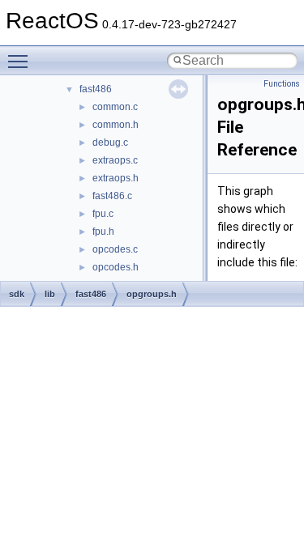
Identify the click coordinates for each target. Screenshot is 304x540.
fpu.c (102, 213)
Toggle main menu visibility (21, 60)
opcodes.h (115, 267)
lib (50, 294)
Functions (281, 84)
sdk (16, 294)
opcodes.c (115, 249)
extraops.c (115, 160)
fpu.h (103, 231)
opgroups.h (151, 294)
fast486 (95, 89)
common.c (115, 107)
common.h (115, 124)
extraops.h (115, 178)
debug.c (110, 142)
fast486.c (112, 196)
